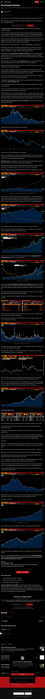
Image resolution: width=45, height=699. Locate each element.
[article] (22, 650)
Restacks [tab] (8, 629)
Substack (16, 696)
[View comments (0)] (7, 15)
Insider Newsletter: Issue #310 (8, 647)
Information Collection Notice (22, 678)
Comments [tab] (4, 629)
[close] (34, 657)
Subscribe (37, 1)
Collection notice (29, 690)
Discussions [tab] (10, 644)
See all (3, 673)
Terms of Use (28, 677)
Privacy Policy (31, 678)
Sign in (41, 1)
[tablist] (6, 629)
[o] (42, 666)
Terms (23, 690)
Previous (5, 621)
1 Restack (13, 612)
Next (40, 621)
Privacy (20, 690)
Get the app (28, 693)
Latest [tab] (5, 644)
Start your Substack (19, 693)
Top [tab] (2, 644)
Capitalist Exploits (7, 11)
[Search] (43, 644)
